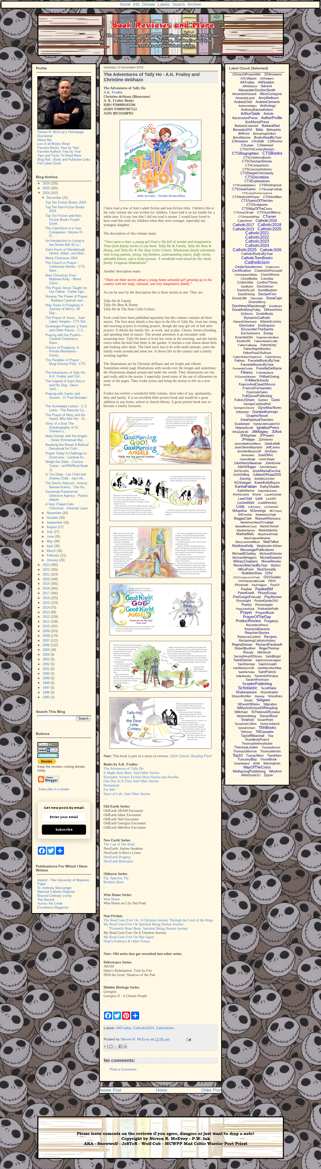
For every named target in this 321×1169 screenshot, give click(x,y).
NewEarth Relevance (118, 861)
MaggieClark (243, 518)
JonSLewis (241, 471)
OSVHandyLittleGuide (251, 580)
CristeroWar (245, 282)
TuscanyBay (247, 759)
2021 (47, 574)
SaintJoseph (268, 664)
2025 (47, 188)
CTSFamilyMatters (244, 185)
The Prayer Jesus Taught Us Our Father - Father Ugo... (66, 290)
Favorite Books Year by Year (58, 148)
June (51, 536)
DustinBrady (264, 314)
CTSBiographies (245, 153)
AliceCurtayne (271, 94)
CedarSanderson (248, 267)
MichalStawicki (271, 557)
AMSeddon (266, 82)
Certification (241, 270)
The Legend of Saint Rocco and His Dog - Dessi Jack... (65, 385)
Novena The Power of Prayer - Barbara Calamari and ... (66, 298)
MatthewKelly (242, 546)
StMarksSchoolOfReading (257, 708)
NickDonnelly (266, 569)
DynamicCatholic (257, 318)
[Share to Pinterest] (125, 1046)
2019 (47, 584)
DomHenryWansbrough (249, 306)
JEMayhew (248, 435)
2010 (47, 626)
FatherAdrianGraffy (266, 341)
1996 (47, 692)
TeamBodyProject (257, 739)
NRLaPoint (246, 569)
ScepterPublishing (257, 683)
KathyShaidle (269, 487)
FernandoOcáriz (243, 368)
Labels (164, 4)
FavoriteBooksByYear (264, 360)
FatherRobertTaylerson (247, 356)
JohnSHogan (246, 467)
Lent (259, 498)
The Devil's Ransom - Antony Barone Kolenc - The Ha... (66, 485)
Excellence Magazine (52, 907)
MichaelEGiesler (271, 553)
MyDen (276, 565)
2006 (47, 645)
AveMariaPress (257, 122)
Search (178, 4)
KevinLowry (241, 494)
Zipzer (268, 775)
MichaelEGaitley (244, 553)
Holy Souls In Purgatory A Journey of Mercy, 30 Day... (64, 309)
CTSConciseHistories (257, 169)
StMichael (241, 712)
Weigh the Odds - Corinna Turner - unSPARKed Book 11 (66, 465)
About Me (44, 140)
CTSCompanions (257, 165)
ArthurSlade (250, 113)
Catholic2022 (257, 237)
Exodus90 (244, 341)
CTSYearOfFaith (243, 212)
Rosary (248, 652)
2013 (47, 612)
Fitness (247, 372)
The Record (45, 900)
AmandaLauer (245, 98)
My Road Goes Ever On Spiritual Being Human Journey (144, 924)
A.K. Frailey (113, 92)
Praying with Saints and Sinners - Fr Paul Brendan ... (66, 397)
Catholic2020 (269, 229)
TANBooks (267, 727)
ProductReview (248, 621)
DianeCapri (274, 298)
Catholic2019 (243, 229)
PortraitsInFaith (268, 609)
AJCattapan (248, 78)
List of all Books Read (53, 144)
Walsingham (271, 763)
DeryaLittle (239, 298)
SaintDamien (242, 660)
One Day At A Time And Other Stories (131, 781)
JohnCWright (267, 459)
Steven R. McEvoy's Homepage (60, 132)
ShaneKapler (269, 692)
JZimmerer (265, 439)
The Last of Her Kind (119, 844)
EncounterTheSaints (257, 329)
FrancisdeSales (257, 392)
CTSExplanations (257, 181)
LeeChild (245, 499)
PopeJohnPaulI (245, 608)
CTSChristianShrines (257, 161)
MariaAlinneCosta (246, 526)
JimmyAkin (247, 455)
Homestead (111, 785)
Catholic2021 (257, 233)
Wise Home (112, 899)
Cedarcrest (272, 266)
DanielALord (246, 290)
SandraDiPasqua (266, 676)
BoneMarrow (242, 137)
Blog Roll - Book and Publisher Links (64, 159)
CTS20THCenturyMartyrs (257, 149)
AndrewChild (243, 102)
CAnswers (240, 141)
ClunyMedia (249, 278)
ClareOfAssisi (270, 274)
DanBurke (247, 286)
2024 (47, 193)
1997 (47, 688)
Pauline (246, 589)
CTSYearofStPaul (248, 216)
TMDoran (246, 731)
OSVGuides (272, 577)
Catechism (244, 221)
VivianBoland (242, 763)
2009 (47, 631)
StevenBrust (269, 716)
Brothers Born (114, 882)
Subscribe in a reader (53, 789)
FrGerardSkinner (245, 376)
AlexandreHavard (244, 94)
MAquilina (239, 511)
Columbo (267, 278)
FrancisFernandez (257, 388)
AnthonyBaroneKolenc (257, 110)
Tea (270, 736)
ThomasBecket (271, 747)
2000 (47, 673)
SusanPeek (265, 720)
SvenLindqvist (269, 724)
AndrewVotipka (247, 105)
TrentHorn (274, 755)
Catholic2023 (257, 241)
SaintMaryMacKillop (269, 667)
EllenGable (247, 325)
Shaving (259, 696)
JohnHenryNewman (248, 463)
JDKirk (277, 432)
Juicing (245, 478)
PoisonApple (264, 605)
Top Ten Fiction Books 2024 (65, 202)
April (50, 546)
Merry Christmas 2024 (61, 258)
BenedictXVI (242, 130)
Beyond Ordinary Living (54, 896)
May (50, 541)
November (54, 513)
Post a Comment (123, 1069)
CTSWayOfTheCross (257, 209)
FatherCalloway (247, 345)
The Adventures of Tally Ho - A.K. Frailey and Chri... (66, 374)
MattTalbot (271, 542)
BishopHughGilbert (264, 133)
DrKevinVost (273, 310)
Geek (275, 400)
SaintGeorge (246, 664)
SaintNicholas (246, 671)
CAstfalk (258, 141)
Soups (248, 700)
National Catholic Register (56, 892)
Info (136, 4)
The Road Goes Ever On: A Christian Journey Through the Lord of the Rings (158, 920)
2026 (47, 183)
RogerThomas (269, 648)
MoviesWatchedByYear (250, 565)
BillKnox (244, 133)
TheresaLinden (246, 747)
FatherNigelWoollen (257, 349)
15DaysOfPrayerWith (246, 74)
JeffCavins (273, 447)
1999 (47, 678)
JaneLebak (272, 443)
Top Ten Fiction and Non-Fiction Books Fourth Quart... (63, 219)
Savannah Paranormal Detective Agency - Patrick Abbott (66, 495)
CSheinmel (265, 145)
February (53, 555)
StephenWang (246, 716)
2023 (47, 565)
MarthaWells (245, 534)
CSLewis (247, 145)
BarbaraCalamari (246, 126)
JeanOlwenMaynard (248, 447)
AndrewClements (268, 102)
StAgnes (263, 700)
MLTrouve (276, 510)
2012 (47, 617)
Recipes (270, 637)
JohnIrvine (272, 463)
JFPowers (267, 435)
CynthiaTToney (267, 282)
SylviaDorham (246, 727)
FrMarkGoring (269, 376)
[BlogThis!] (110, 1046)
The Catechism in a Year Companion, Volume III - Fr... (64, 232)
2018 (47, 588)
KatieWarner (246, 491)
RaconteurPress (257, 625)
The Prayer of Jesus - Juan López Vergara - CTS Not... (67, 320)
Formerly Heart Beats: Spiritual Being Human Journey (149, 928)
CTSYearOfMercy (269, 212)
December (54, 198)
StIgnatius (270, 704)
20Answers (273, 74)
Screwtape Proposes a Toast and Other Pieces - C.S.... (66, 328)
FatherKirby (268, 345)
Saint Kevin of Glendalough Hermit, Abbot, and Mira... (66, 251)
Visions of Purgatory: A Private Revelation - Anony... (62, 351)
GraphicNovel (257, 416)
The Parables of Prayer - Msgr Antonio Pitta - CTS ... (65, 364)
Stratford (247, 720)
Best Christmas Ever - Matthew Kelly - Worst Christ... (63, 279)
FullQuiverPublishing (257, 396)
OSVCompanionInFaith (246, 577)
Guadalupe (242, 424)
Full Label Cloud (49, 163)
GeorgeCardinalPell (257, 404)
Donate (148, 4)
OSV (269, 573)
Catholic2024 (143, 1028)
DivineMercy (257, 302)
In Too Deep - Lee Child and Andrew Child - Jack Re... (65, 476)
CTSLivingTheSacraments (257, 193)
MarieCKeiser (269, 526)
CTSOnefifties (272, 197)
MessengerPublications (257, 550)
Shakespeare (246, 692)
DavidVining (246, 294)
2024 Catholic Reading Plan (190, 756)
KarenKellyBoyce (267, 482)
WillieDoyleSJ (250, 775)
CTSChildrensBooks (257, 157)
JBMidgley (260, 432)
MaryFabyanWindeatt (257, 538)
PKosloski (241, 585)
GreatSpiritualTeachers (257, 420)
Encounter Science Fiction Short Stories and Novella (141, 777)
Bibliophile (274, 130)
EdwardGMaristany (245, 321)
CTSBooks (272, 153)
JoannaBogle (247, 459)
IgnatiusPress (268, 427)
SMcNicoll (264, 652)
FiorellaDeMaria (269, 368)
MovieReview (271, 561)
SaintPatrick (267, 672)
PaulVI (274, 585)
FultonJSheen (244, 400)
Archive (194, 4)
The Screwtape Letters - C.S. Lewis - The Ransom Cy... (66, 408)
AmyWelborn (269, 98)
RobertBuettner (245, 648)
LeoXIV (271, 499)
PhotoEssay (267, 593)
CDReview (275, 141)
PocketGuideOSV (266, 601)
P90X (272, 581)
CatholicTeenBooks (257, 258)
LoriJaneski (271, 506)
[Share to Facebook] (120, 1046)
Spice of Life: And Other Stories (127, 794)
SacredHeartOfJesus (248, 656)
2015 (47, 603)
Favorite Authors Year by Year (59, 151)
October (53, 518)
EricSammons (250, 333)
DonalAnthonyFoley (246, 310)
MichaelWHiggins (244, 557)
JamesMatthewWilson (247, 443)
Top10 (238, 755)
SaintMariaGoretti (243, 667)
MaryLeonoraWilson (247, 541)
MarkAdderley (268, 530)
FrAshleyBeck (265, 372)
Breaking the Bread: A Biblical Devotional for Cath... (67, 447)
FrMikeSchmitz (257, 380)
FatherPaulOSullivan (257, 353)
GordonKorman (265, 412)
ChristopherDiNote (246, 274)
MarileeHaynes (246, 530)
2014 (47, 607)
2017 (47, 593)
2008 (47, 636)
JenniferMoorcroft (249, 451)
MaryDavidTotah (268, 534)
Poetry (247, 605)
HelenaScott (244, 428)
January (53, 560)
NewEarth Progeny (117, 857)
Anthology (268, 106)
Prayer (246, 612)
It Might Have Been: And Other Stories (131, 773)
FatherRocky (273, 356)
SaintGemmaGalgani (268, 660)
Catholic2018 (269, 225)
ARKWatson (250, 86)
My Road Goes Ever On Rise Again (129, 937)
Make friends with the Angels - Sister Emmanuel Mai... (66, 438)
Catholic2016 (266, 220)
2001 (47, 669)
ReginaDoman (242, 644)
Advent (266, 86)
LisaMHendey (267, 503)
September (55, 522)
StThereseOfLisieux (265, 712)
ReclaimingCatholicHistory (257, 640)
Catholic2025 (245, 250)
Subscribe (64, 829)
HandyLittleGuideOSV (266, 423)
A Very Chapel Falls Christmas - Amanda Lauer (66, 506)
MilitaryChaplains (245, 561)
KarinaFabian (246, 486)
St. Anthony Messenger (54, 888)
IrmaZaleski (240, 432)
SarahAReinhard (257, 679)
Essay (268, 333)
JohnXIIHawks (268, 466)
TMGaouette (265, 732)
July (50, 532)
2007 (47, 640)
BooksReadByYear (267, 137)
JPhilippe (248, 439)
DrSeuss (247, 314)
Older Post (211, 1090)
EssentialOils (244, 337)
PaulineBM (264, 589)
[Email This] (106, 1046)
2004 (47, 654)
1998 (47, 683)
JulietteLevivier (264, 478)
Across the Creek (50, 903)
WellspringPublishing (249, 771)
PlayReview (272, 597)
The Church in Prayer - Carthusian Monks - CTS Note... (65, 266)
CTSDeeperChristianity (257, 173)
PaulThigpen (259, 585)
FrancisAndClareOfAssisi (257, 384)
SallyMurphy (243, 675)
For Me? (110, 790)
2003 (47, 659)
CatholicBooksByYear (257, 254)
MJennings (258, 511)
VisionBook (268, 759)
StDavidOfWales (248, 704)
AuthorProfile (271, 118)
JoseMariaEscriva (266, 471)
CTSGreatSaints (244, 189)
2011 (47, 621)
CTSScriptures (257, 205)
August (52, 527)
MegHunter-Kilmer (269, 546)
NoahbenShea (252, 573)
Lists (240, 506)
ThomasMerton (270, 751)
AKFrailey (123, 1028)
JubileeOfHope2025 (267, 474)
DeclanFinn (267, 294)
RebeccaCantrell (249, 637)
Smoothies (275, 696)
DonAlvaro (275, 306)
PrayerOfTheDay (257, 617)
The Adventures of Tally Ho (123, 768)
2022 (47, 569)
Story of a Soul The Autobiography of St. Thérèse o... (62, 427)
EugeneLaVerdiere (268, 337)
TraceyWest (255, 755)
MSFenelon (245, 514)
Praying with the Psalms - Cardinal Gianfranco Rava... (64, 339)
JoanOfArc (265, 455)
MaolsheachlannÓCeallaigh (257, 522)
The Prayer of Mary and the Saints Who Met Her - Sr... (66, 417)
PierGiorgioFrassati (247, 597)
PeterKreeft (246, 593)
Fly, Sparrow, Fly (116, 878)
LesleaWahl (245, 503)
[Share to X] (115, 1046)
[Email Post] (188, 1039)
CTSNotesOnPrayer (246, 197)
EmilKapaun (266, 325)
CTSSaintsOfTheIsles (257, 201)
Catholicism (165, 1028)
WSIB (256, 763)
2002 (47, 664)
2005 (47, 650)
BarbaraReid (271, 126)
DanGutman (265, 286)
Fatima (239, 360)
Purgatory (271, 621)
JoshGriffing (241, 474)
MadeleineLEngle (266, 514)
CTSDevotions (257, 177)
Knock (257, 494)
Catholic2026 (270, 250)
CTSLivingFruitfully (270, 189)
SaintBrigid (273, 656)
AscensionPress (245, 118)
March (52, 551)
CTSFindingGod (270, 185)
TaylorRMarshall (252, 736)
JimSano (270, 451)
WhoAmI (275, 771)
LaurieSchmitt (273, 494)
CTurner (269, 216)
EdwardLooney (270, 321)
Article (268, 114)
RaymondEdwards (257, 629)
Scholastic (248, 688)
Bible (259, 130)
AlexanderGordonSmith (257, 90)
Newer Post (110, 1090)
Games (263, 400)
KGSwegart (242, 482)
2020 (47, 579)
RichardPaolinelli (269, 644)
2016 (47, 598)
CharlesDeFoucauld (268, 270)
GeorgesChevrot (244, 407)
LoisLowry (254, 506)
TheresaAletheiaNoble (257, 743)
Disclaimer (45, 136)
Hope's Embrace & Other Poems (127, 941)
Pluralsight (243, 601)
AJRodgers (267, 78)
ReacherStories (257, 633)
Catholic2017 (243, 225)
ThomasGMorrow (245, 751)
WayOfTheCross (257, 767)
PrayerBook (265, 613)
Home (125, 4)
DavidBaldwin (267, 290)
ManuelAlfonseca (267, 518)
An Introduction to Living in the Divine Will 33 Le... (64, 243)
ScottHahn (268, 688)
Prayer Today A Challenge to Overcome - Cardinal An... (66, 455)
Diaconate (257, 298)
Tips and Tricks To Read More (59, 155)
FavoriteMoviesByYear (257, 364)
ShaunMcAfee (241, 696)
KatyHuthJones (267, 490)
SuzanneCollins (246, 724)
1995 (47, 697)
